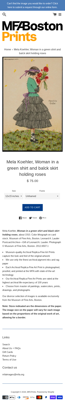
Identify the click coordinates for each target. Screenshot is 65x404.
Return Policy (9, 355)
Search (6, 344)
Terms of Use (9, 359)
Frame (42, 191)
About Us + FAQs (11, 348)
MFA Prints (31, 392)
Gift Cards (7, 352)
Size (14, 191)
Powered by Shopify (45, 392)
